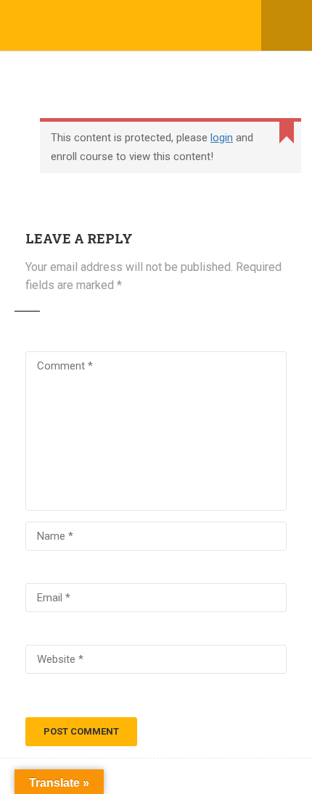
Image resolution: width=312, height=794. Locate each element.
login (221, 137)
